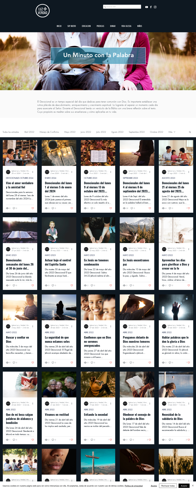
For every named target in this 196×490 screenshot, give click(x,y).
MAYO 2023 (50, 255)
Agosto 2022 (117, 131)
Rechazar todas (168, 485)
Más (170, 131)
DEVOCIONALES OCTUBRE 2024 (19, 178)
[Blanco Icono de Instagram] (155, 7)
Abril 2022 (29, 131)
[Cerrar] (192, 486)
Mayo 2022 (69, 131)
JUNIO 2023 (11, 255)
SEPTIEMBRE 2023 (130, 178)
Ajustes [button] (154, 485)
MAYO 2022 (128, 255)
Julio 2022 (101, 131)
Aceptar (184, 485)
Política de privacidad (134, 485)
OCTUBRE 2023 (90, 178)
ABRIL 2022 (50, 332)
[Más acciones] (33, 172)
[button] (71, 26)
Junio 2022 (86, 131)
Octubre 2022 (156, 131)
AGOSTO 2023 (168, 178)
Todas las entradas (11, 131)
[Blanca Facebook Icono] (151, 7)
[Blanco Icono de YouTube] (146, 7)
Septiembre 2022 (137, 131)
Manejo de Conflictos (49, 131)
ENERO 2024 (50, 178)
